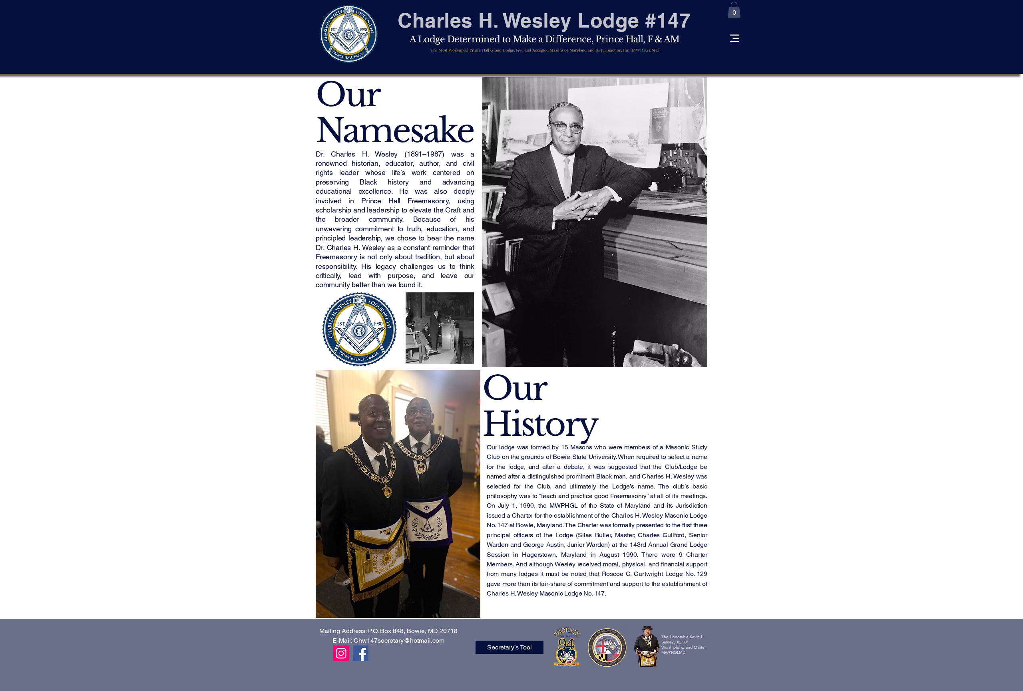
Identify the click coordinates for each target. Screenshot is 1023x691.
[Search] (699, 39)
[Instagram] (341, 653)
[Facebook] (360, 653)
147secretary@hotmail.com (405, 640)
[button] (734, 10)
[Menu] (734, 38)
